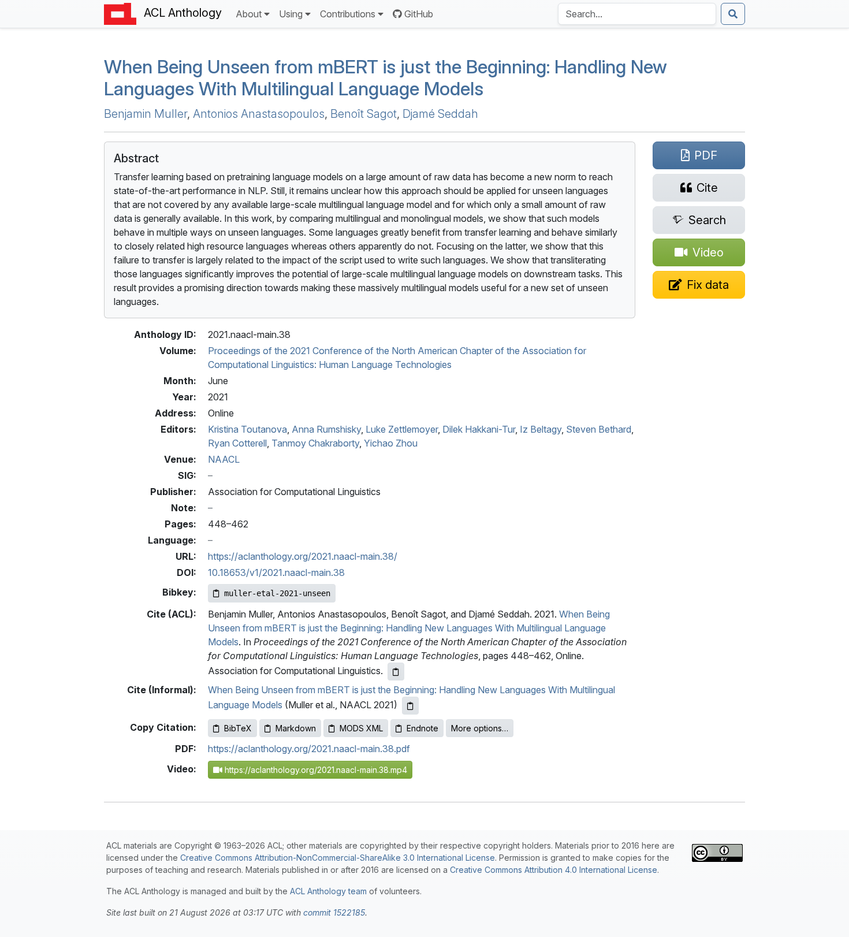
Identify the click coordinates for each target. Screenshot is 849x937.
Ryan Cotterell (237, 443)
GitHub (418, 14)
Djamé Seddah (440, 114)
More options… (479, 728)
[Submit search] (733, 14)
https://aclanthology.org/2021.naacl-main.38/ (302, 556)
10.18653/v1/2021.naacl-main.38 (276, 572)
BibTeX (238, 728)
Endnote (422, 728)
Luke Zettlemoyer (402, 429)
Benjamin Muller (145, 114)
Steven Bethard (598, 429)
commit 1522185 (334, 912)
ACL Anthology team (328, 891)
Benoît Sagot (363, 114)
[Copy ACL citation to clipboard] (396, 672)
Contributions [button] (347, 14)
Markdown (295, 728)
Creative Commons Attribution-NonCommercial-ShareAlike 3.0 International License (337, 857)
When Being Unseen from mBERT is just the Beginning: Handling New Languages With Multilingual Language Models (409, 628)
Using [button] (291, 14)
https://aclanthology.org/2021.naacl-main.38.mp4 (314, 770)
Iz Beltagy (540, 429)
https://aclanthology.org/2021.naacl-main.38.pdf (309, 748)
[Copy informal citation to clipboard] (410, 706)
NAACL (224, 459)
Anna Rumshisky (326, 429)
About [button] (249, 14)
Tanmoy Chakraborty (315, 443)
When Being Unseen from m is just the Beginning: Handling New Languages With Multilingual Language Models (385, 77)
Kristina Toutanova (247, 429)
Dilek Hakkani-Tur (478, 429)
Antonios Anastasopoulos (259, 114)
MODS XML (361, 728)
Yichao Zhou (391, 443)
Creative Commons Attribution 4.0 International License (553, 870)
